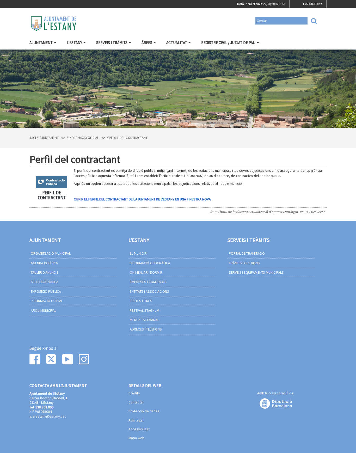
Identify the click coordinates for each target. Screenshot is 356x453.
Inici (32, 138)
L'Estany (74, 42)
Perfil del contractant (128, 138)
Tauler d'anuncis (45, 272)
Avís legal (135, 420)
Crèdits (134, 393)
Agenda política (44, 263)
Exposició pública (46, 291)
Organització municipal (51, 253)
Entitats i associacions (149, 291)
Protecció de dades (143, 411)
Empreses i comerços (148, 281)
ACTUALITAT (176, 42)
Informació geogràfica (150, 263)
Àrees (147, 42)
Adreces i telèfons (146, 329)
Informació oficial (84, 138)
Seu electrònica (44, 281)
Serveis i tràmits (111, 42)
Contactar (136, 402)
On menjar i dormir (146, 272)
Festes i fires (141, 300)
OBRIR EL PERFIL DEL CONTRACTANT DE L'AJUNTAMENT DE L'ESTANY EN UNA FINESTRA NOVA (142, 199)
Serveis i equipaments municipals (256, 272)
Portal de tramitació (247, 253)
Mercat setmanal (144, 319)
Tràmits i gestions (244, 263)
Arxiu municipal (43, 310)
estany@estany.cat (50, 416)
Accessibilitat (139, 429)
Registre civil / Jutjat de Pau (228, 42)
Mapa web (136, 438)
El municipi (138, 253)
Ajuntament (41, 42)
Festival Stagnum (144, 310)
